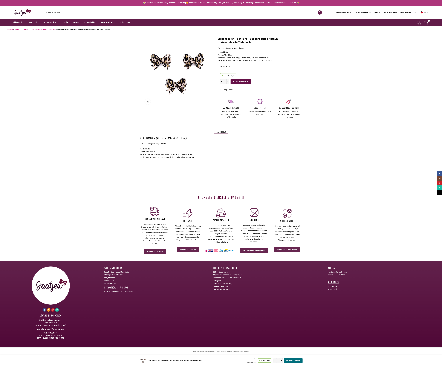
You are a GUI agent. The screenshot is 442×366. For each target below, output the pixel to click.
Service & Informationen (225, 267)
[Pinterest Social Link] (53, 310)
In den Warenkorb (240, 81)
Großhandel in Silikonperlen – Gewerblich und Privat (35, 29)
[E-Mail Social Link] (48, 310)
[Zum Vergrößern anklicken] (148, 102)
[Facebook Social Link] (44, 310)
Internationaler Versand (116, 287)
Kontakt (332, 267)
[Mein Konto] (419, 22)
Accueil (10, 29)
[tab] (221, 131)
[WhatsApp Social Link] (57, 310)
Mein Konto (333, 282)
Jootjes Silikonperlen (50, 315)
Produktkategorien (113, 267)
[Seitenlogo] (22, 12)
